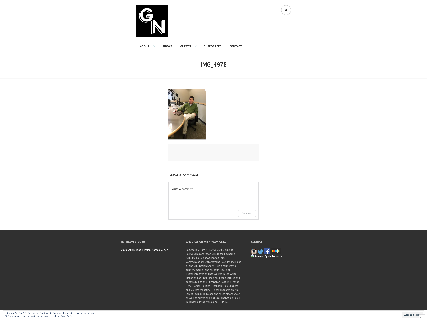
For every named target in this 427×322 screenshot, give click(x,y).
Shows (167, 46)
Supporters (213, 46)
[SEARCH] (286, 10)
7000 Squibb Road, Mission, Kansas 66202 (144, 249)
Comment (247, 213)
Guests (185, 46)
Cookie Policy (66, 316)
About (144, 46)
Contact (236, 46)
